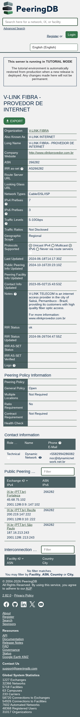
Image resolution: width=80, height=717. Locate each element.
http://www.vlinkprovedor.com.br (51, 152)
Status (6, 653)
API (4, 635)
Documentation (13, 639)
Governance (11, 649)
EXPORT (14, 121)
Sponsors (9, 624)
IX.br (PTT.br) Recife (21, 510)
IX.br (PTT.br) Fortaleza (16, 493)
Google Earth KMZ (15, 657)
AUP (29, 588)
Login (72, 34)
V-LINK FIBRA (39, 130)
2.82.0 (6, 595)
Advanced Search (14, 28)
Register (53, 36)
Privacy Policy (24, 595)
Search (7, 620)
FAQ (5, 646)
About (6, 613)
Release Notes (12, 642)
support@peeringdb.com (19, 668)
